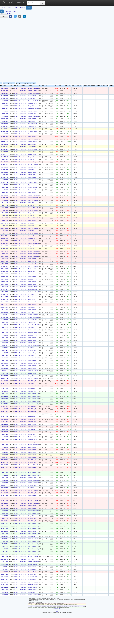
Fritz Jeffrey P (32, 381)
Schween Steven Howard (35, 332)
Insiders (22, 7)
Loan (24, 88)
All (1, 11)
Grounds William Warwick (35, 510)
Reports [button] (20, 2)
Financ (21, 88)
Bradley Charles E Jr (33, 88)
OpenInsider (8, 2)
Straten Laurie (32, 297)
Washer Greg (32, 151)
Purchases (8, 11)
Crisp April (31, 157)
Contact (57, 611)
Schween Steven (32, 131)
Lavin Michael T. (32, 95)
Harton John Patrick (33, 243)
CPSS (16, 7)
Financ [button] (3, 7)
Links (4, 16)
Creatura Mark (32, 569)
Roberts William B (33, 139)
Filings (29, 7)
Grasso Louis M (32, 141)
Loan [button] (9, 7)
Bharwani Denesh (33, 103)
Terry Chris (31, 106)
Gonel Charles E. (32, 123)
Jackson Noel (32, 126)
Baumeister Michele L (34, 108)
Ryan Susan (31, 121)
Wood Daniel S (32, 118)
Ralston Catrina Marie (34, 90)
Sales (14, 11)
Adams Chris (31, 416)
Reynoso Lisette (32, 111)
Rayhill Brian (31, 98)
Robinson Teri (32, 113)
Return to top (57, 608)
